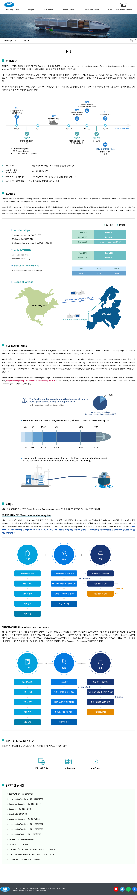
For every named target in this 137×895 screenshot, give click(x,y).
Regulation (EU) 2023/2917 (20, 809)
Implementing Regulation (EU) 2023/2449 (26, 799)
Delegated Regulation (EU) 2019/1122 (24, 819)
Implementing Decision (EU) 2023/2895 (25, 834)
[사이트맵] (131, 5)
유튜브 (116, 889)
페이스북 (134, 889)
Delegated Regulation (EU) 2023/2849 (25, 804)
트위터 (122, 889)
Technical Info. (69, 9)
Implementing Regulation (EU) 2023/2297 (26, 824)
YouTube (95, 768)
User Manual (68, 768)
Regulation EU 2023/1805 (19, 844)
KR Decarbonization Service (120, 9)
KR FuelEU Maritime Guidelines (21, 839)
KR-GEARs (41, 768)
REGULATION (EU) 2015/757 (21, 794)
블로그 (128, 889)
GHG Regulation (12, 9)
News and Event (92, 9)
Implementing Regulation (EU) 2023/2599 (26, 829)
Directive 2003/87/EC (18, 814)
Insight (31, 9)
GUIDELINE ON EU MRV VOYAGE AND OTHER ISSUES (31, 854)
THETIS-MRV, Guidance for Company (24, 859)
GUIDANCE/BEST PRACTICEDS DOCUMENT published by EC (34, 849)
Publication (48, 9)
